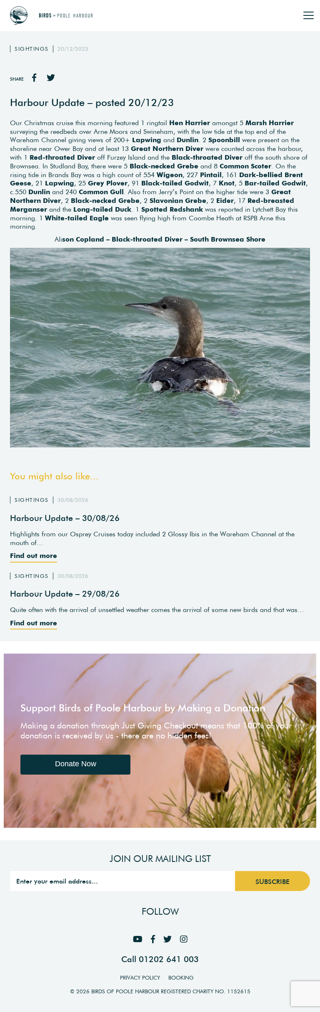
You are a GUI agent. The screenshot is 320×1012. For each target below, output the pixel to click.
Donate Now (75, 764)
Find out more (33, 555)
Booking (181, 977)
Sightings (32, 48)
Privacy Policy (140, 977)
